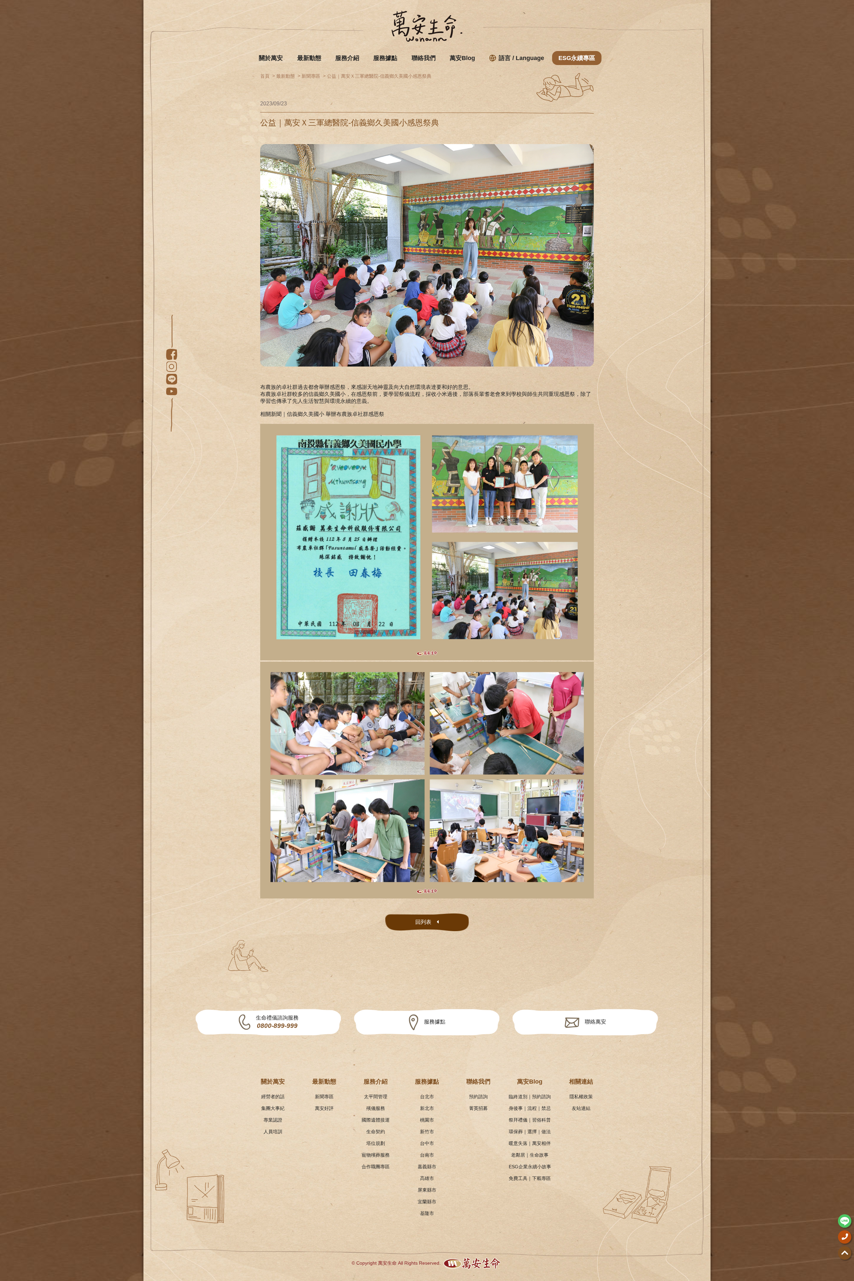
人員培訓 (273, 1131)
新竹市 (427, 1131)
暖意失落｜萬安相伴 (530, 1143)
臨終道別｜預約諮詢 (530, 1096)
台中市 (427, 1143)
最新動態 (309, 58)
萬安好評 (324, 1108)
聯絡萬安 (595, 1022)
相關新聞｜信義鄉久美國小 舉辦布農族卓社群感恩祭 (322, 414)
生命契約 (375, 1131)
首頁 (265, 76)
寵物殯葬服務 (376, 1155)
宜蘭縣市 (427, 1201)
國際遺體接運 (376, 1120)
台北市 (427, 1096)
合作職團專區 (376, 1166)
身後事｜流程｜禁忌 (530, 1108)
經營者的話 (273, 1096)
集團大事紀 (273, 1108)
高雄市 (427, 1178)
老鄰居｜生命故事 (529, 1155)
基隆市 (427, 1213)
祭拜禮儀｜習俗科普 (530, 1120)
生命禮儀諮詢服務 (277, 1022)
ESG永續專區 (576, 58)
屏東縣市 (427, 1190)
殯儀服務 (375, 1108)
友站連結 (581, 1108)
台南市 (427, 1155)
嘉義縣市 (427, 1166)
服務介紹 (347, 58)
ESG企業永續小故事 (530, 1166)
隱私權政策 (581, 1096)
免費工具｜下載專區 (530, 1178)
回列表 (423, 922)
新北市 (427, 1108)
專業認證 (273, 1120)
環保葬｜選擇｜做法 (530, 1131)
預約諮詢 (478, 1096)
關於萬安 (271, 58)
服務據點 (385, 58)
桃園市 (427, 1120)
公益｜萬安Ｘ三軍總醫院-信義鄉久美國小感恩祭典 (379, 76)
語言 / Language (521, 58)
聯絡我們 (424, 58)
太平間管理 (375, 1096)
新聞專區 (311, 76)
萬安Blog (462, 58)
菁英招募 (478, 1108)
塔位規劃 (375, 1143)
